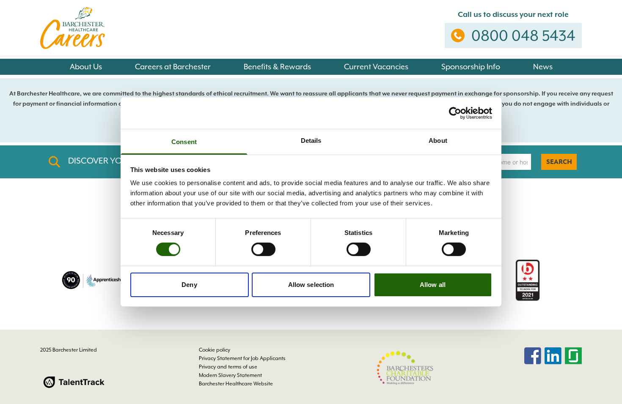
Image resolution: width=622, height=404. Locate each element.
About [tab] (438, 140)
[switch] (263, 249)
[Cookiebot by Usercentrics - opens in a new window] (455, 112)
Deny (189, 284)
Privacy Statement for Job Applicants (242, 358)
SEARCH (559, 162)
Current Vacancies (376, 66)
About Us (86, 66)
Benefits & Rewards (277, 66)
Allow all (433, 284)
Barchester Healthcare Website (236, 384)
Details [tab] (311, 140)
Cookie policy (214, 350)
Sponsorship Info (470, 66)
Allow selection (311, 284)
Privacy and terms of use (228, 367)
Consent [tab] (184, 141)
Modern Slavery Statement (230, 375)
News (543, 66)
